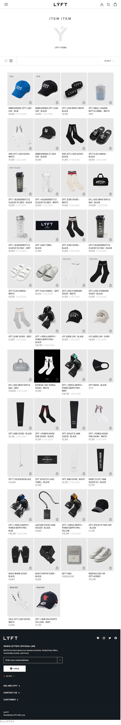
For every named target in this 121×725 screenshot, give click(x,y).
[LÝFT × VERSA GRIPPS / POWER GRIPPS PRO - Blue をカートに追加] (30, 519)
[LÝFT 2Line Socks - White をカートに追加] (84, 194)
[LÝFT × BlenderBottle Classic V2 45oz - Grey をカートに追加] (30, 239)
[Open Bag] (115, 4)
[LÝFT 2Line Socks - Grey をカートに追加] (30, 331)
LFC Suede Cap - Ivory (99, 336)
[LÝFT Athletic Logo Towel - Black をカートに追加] (57, 474)
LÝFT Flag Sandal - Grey (47, 291)
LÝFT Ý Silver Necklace (20, 479)
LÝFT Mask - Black (97, 385)
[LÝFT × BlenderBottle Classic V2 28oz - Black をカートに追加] (30, 194)
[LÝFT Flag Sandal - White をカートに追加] (30, 285)
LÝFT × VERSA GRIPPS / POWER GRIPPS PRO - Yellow (72, 528)
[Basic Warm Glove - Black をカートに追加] (30, 568)
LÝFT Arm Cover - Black (20, 433)
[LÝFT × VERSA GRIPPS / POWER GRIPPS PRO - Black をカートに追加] (57, 331)
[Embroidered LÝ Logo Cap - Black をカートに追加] (57, 148)
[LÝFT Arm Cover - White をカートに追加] (84, 474)
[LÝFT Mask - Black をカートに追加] (110, 379)
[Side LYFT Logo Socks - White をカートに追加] (30, 148)
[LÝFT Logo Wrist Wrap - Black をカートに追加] (84, 102)
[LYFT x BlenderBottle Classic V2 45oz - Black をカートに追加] (110, 239)
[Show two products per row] (6, 60)
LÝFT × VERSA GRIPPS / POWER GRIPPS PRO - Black (45, 339)
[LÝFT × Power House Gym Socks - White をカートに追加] (110, 428)
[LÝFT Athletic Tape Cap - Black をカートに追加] (110, 519)
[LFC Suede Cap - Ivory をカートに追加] (110, 331)
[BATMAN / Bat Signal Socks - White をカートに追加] (57, 379)
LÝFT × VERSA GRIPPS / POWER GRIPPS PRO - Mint (72, 388)
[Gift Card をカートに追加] (84, 568)
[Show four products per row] (11, 60)
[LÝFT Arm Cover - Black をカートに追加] (30, 428)
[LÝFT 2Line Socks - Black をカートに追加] (84, 239)
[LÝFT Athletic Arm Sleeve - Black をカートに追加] (84, 428)
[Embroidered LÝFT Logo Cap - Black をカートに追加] (57, 102)
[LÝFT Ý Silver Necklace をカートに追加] (30, 474)
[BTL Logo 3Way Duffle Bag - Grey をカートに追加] (30, 379)
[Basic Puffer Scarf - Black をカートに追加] (57, 568)
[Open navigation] (6, 4)
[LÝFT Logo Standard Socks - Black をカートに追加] (110, 285)
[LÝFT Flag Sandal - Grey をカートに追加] (57, 285)
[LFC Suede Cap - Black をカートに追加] (84, 331)
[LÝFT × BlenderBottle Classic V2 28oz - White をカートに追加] (57, 194)
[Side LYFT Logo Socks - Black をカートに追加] (84, 148)
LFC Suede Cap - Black (72, 336)
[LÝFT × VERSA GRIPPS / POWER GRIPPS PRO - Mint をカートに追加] (84, 379)
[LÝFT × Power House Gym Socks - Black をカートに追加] (57, 428)
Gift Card (66, 573)
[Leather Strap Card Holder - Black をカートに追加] (57, 519)
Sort (108, 61)
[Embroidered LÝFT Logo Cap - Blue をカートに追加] (30, 102)
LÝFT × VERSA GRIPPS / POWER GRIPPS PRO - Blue (19, 528)
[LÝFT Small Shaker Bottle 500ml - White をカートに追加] (110, 102)
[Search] (108, 4)
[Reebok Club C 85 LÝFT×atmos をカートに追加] (110, 568)
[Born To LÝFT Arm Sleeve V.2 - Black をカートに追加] (110, 474)
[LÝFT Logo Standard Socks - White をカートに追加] (84, 285)
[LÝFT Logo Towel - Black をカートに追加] (57, 239)
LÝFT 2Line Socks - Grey (20, 336)
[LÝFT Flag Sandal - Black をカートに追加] (110, 148)
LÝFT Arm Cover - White (73, 479)
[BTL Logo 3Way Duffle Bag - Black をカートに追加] (110, 194)
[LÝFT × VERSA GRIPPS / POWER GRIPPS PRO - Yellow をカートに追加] (84, 519)
